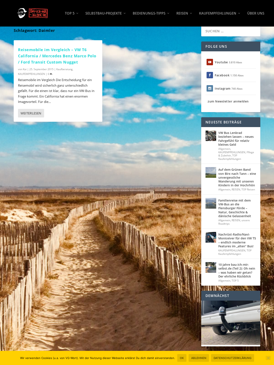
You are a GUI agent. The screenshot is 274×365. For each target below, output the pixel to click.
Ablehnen (198, 358)
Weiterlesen (31, 113)
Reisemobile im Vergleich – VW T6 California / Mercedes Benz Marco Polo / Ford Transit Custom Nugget (57, 56)
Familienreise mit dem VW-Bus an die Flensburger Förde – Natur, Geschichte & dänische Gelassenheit (234, 208)
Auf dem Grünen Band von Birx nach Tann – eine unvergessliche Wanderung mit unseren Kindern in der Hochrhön (237, 177)
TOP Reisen (248, 189)
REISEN (182, 14)
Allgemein (224, 149)
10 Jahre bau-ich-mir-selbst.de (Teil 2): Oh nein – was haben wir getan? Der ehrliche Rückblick (236, 270)
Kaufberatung (64, 69)
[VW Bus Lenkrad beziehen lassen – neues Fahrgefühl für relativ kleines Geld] (211, 135)
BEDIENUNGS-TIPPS (149, 14)
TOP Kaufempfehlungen (229, 157)
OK (182, 358)
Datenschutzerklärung (233, 358)
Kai (25, 69)
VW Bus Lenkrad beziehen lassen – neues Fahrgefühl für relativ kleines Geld (236, 139)
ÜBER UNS (255, 14)
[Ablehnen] (268, 358)
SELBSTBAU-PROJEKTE (103, 14)
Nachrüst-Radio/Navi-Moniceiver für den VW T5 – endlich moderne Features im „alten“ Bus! (237, 240)
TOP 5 (69, 14)
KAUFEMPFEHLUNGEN (217, 14)
